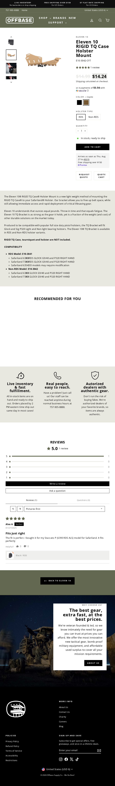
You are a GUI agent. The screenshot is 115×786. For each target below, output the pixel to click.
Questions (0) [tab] (83, 500)
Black (79, 102)
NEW (72, 18)
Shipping (80, 81)
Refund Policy (12, 746)
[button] (83, 67)
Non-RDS (93, 117)
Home (24, 10)
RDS (81, 117)
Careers (63, 721)
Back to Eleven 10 (59, 580)
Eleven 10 (82, 37)
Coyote (86, 102)
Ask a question (57, 490)
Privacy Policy (12, 741)
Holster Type (84, 111)
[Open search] (13, 509)
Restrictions (11, 760)
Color (84, 97)
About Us (63, 707)
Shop (44, 18)
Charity (62, 716)
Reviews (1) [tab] (31, 500)
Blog (61, 726)
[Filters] (20, 509)
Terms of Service (14, 750)
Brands (60, 18)
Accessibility (12, 755)
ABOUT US (93, 663)
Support (56, 22)
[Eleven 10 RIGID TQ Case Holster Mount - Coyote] (19, 350)
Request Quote (84, 175)
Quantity (82, 126)
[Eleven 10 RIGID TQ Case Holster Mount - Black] (15, 350)
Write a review (57, 483)
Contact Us (64, 712)
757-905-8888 (12, 10)
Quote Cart (101, 175)
